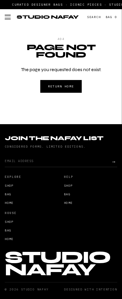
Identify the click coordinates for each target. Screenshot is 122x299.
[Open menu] (8, 17)
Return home (61, 86)
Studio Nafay (47, 17)
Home (9, 203)
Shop (9, 186)
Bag (111, 17)
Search (94, 17)
